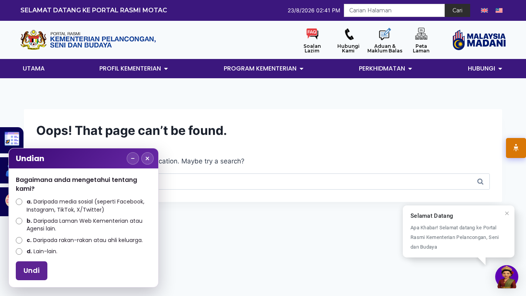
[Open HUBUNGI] (500, 68)
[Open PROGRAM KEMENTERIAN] (301, 68)
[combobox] (394, 10)
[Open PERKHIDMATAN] (410, 68)
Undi (31, 270)
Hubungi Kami (348, 48)
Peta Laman (421, 48)
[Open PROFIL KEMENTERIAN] (166, 68)
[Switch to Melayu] (499, 10)
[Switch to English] (484, 10)
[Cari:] (263, 181)
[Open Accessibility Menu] (516, 148)
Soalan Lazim (312, 48)
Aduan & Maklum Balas (384, 48)
